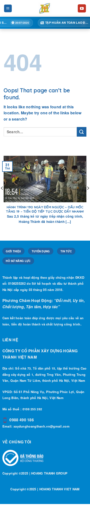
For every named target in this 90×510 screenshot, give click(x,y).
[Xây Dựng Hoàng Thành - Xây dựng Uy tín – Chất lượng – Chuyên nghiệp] (45, 8)
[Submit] (81, 131)
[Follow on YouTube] (82, 8)
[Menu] (8, 8)
